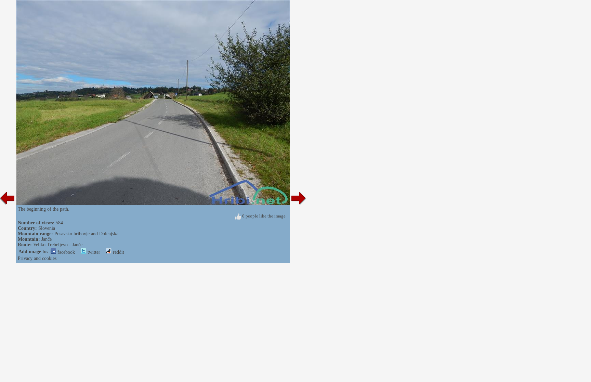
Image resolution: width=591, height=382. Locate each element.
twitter (93, 252)
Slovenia (46, 228)
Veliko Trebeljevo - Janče (57, 244)
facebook (65, 252)
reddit (117, 252)
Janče (46, 239)
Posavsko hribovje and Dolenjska (86, 233)
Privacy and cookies (37, 258)
